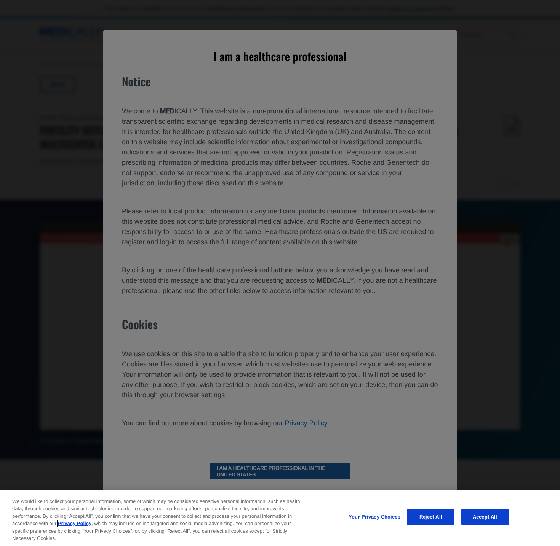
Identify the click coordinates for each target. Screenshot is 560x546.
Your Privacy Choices (374, 517)
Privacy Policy (74, 523)
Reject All (430, 517)
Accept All (485, 517)
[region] (280, 518)
